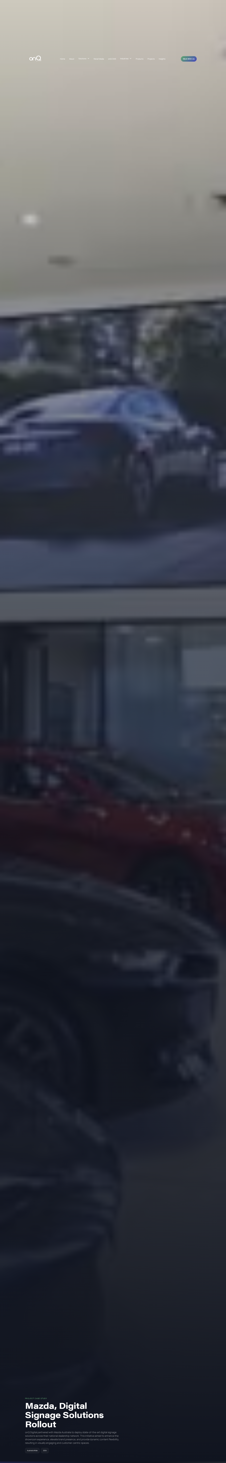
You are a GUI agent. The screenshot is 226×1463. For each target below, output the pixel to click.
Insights (162, 59)
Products (139, 59)
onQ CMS (112, 59)
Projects (151, 59)
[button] (84, 58)
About (71, 59)
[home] (35, 59)
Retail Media (99, 59)
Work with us (189, 59)
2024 (45, 1450)
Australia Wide (32, 1450)
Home (62, 59)
